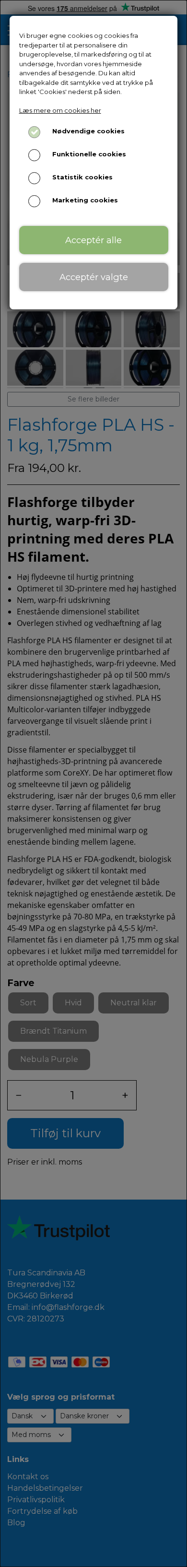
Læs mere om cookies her (60, 110)
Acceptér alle (93, 240)
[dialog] (93, 783)
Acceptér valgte (93, 277)
